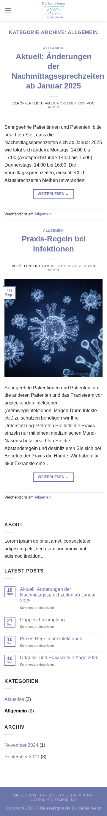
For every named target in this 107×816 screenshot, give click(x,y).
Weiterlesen (53, 194)
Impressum (24, 795)
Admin (53, 107)
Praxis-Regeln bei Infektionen (51, 638)
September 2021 (22, 756)
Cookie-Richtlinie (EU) (54, 799)
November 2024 (21, 745)
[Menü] (8, 10)
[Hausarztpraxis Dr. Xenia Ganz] (53, 10)
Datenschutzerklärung (66, 795)
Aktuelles (14, 699)
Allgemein (53, 48)
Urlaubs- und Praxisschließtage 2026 (59, 657)
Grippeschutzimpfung (42, 619)
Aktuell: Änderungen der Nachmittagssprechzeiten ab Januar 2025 (58, 595)
